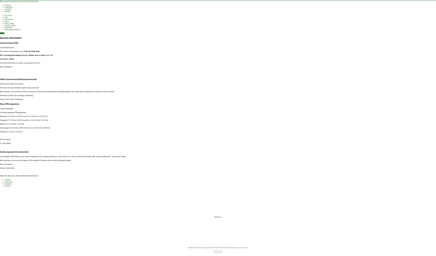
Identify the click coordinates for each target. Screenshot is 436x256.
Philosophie (9, 19)
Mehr (218, 254)
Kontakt (7, 11)
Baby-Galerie (9, 23)
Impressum (8, 27)
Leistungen (8, 7)
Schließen (218, 251)
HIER (13, 176)
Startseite (8, 5)
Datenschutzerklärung (12, 29)
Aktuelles (8, 9)
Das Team (8, 15)
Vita (6, 17)
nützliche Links (10, 25)
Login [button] (2, 33)
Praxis (7, 21)
